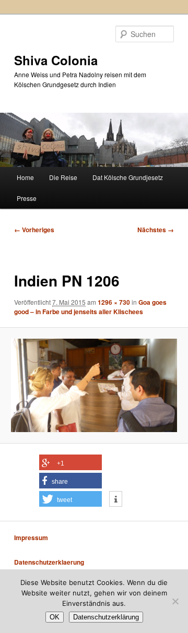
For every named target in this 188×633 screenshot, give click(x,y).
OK (55, 617)
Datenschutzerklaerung (49, 562)
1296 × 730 (114, 302)
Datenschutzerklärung (106, 617)
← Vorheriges (34, 229)
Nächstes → (155, 229)
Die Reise (63, 177)
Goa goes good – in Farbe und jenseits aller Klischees (90, 306)
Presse (27, 198)
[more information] (116, 499)
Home (25, 177)
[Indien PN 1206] (94, 385)
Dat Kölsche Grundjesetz (127, 177)
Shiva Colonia (56, 60)
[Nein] (175, 601)
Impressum (31, 537)
